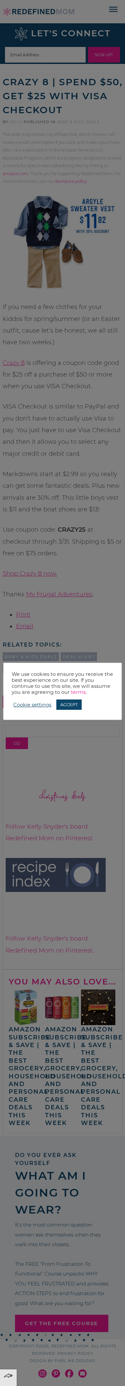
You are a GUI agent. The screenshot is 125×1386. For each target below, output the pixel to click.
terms (78, 692)
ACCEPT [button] (69, 704)
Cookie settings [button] (32, 705)
